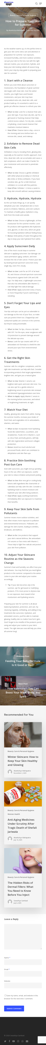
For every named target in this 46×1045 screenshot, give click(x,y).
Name (7, 958)
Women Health (14, 814)
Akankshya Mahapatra (17, 30)
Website (7, 981)
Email (7, 969)
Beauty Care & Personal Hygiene (23, 15)
